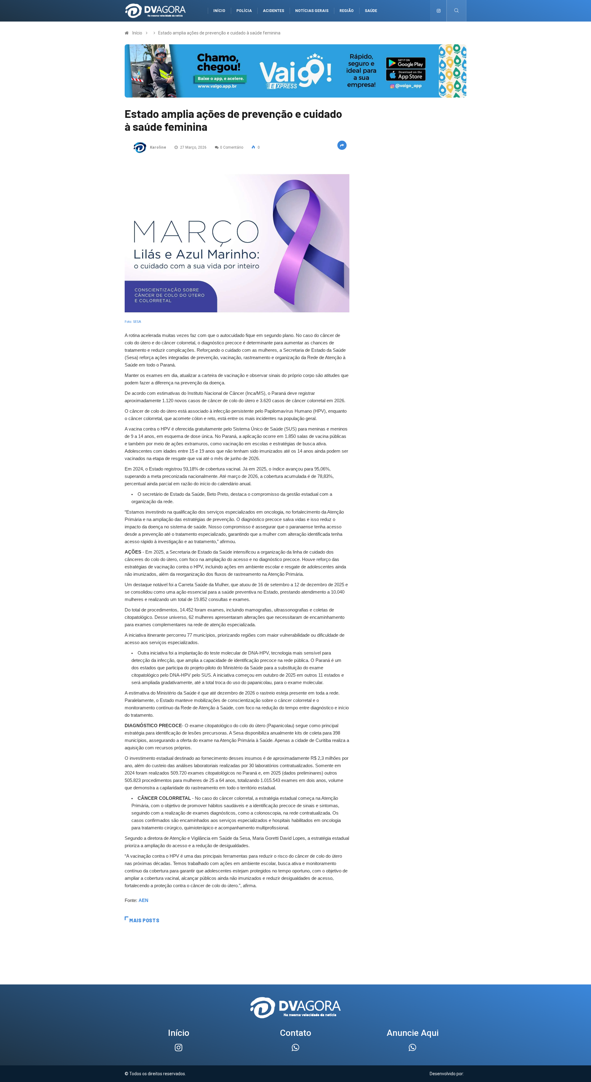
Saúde (371, 11)
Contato (295, 1033)
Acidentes (273, 11)
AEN (143, 900)
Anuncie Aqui (413, 1033)
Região (347, 11)
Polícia (244, 11)
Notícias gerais (311, 11)
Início (219, 11)
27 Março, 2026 (193, 147)
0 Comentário (231, 147)
